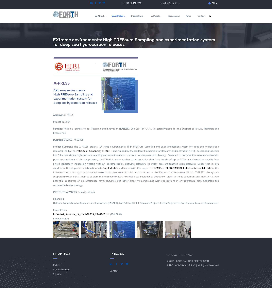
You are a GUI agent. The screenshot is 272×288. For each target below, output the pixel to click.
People (156, 16)
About (100, 16)
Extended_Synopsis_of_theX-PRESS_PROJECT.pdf (81, 214)
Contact (201, 16)
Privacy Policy (187, 255)
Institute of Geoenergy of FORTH (94, 151)
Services (57, 274)
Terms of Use (171, 255)
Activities (118, 16)
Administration (61, 270)
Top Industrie (110, 168)
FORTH (57, 265)
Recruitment (174, 16)
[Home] (68, 15)
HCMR (157, 168)
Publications (137, 16)
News (188, 16)
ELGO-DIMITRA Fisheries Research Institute (190, 168)
